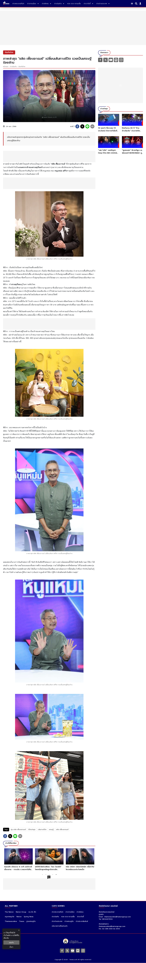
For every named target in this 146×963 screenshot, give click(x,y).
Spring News (28, 916)
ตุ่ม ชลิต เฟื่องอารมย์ (18, 829)
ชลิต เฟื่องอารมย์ (62, 829)
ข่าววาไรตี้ (80, 916)
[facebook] (77, 126)
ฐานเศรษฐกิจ (31, 921)
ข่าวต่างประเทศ (57, 921)
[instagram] (121, 59)
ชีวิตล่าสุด (31, 829)
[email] (92, 126)
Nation (19, 916)
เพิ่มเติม (6, 938)
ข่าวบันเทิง (13, 67)
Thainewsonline (11, 921)
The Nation (9, 912)
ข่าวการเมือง (70, 912)
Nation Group (21, 912)
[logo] (6, 3)
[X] (105, 59)
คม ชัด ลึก (32, 912)
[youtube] (111, 59)
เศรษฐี (51, 829)
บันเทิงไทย (21, 67)
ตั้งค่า (11, 947)
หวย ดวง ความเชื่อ (68, 916)
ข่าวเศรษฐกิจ (69, 921)
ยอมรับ (11, 942)
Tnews (21, 921)
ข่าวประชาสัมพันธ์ (82, 921)
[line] (87, 126)
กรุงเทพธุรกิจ (9, 916)
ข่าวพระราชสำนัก (57, 912)
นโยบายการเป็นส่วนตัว (60, 926)
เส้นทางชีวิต (42, 829)
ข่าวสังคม (80, 912)
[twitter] (82, 126)
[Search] (136, 3)
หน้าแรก (5, 67)
